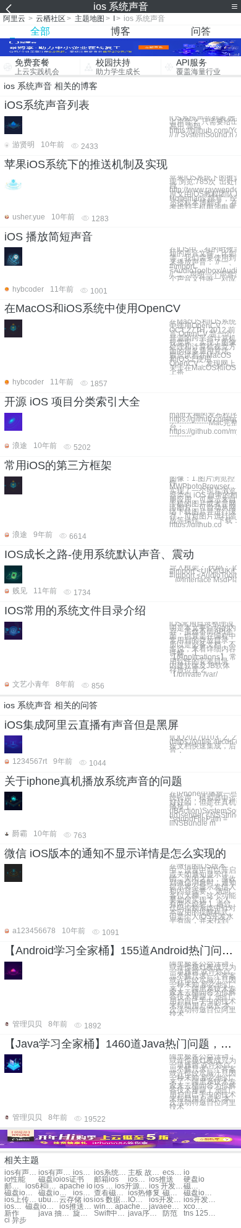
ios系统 (83, 1172)
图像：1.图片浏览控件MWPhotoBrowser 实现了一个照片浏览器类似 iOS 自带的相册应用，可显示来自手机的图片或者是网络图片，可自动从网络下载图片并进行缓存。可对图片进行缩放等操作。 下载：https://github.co (203, 501)
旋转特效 (83, 1213)
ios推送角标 (76, 1206)
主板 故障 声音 (145, 1172)
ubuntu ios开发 (48, 1199)
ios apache (104, 1186)
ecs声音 (173, 1172)
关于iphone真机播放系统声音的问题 (93, 781)
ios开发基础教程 (201, 1199)
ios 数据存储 (111, 1199)
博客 (120, 31)
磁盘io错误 (201, 1193)
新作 (11, 1213)
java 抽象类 (55, 1213)
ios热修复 (144, 1193)
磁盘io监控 (21, 1193)
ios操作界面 (83, 1193)
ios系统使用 (111, 1172)
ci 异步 (15, 1220)
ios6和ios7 (42, 1186)
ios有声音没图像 (21, 1172)
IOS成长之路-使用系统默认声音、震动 (99, 554)
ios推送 (161, 1179)
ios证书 (71, 1179)
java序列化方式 (145, 1213)
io (187, 1172)
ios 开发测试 (166, 1186)
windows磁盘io (104, 1206)
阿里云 (14, 18)
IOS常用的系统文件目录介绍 (75, 610)
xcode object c (194, 1206)
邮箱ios (106, 1179)
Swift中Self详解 (111, 1213)
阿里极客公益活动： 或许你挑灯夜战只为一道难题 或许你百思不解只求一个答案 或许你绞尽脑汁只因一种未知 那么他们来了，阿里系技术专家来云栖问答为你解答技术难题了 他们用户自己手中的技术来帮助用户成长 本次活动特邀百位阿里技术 (202, 989)
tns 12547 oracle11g (201, 1213)
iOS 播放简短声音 (48, 237)
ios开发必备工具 (166, 1199)
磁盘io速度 (194, 1186)
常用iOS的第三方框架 (58, 465)
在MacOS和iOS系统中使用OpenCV (92, 308)
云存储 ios (76, 1199)
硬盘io (194, 1179)
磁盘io (48, 1179)
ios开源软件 (132, 1186)
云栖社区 (51, 18)
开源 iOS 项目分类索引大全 (72, 402)
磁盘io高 (173, 1193)
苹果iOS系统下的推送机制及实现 (85, 164)
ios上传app (21, 1199)
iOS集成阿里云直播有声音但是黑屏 (91, 725)
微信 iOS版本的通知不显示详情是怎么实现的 (115, 853)
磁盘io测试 (55, 1193)
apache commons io (132, 1206)
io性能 (14, 1179)
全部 (40, 31)
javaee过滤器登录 (166, 1206)
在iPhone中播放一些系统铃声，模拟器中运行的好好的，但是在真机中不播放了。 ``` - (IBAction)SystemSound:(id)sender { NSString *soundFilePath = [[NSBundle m (203, 809)
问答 (201, 31)
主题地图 (89, 18)
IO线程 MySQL (138, 1199)
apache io (76, 1186)
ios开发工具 (14, 1206)
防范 (170, 1213)
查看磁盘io (111, 1193)
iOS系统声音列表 (47, 105)
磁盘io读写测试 (42, 1206)
